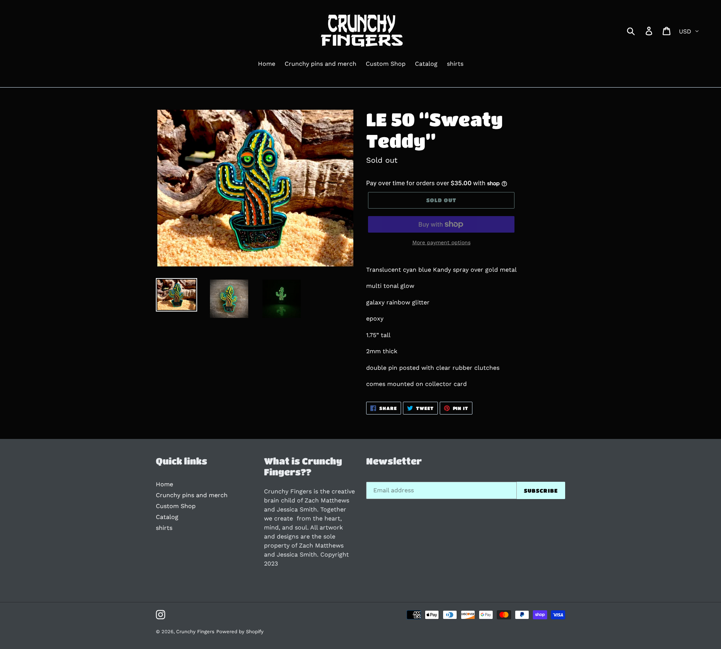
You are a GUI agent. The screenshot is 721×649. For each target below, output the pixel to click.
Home (164, 484)
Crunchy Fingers (195, 631)
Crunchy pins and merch (192, 495)
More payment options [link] (441, 242)
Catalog (167, 516)
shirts (164, 527)
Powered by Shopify (240, 631)
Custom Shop (176, 506)
